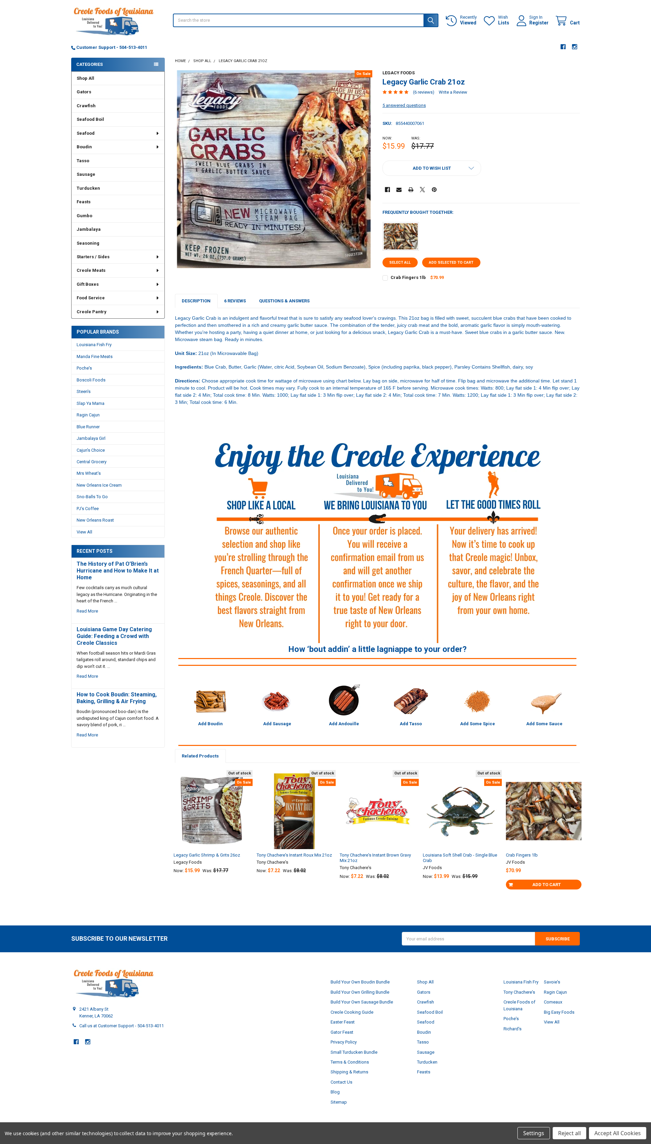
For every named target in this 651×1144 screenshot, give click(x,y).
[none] (274, 169)
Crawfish (86, 105)
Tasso (83, 160)
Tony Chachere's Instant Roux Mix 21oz (294, 855)
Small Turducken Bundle (354, 1052)
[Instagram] (575, 47)
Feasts (84, 201)
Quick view (214, 832)
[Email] (399, 189)
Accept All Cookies (617, 1133)
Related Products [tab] (200, 755)
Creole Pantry (91, 311)
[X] (422, 189)
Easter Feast (343, 1022)
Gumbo (84, 215)
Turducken (88, 188)
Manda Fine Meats (95, 356)
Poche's (84, 368)
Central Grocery (91, 461)
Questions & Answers (284, 300)
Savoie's (552, 981)
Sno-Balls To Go (92, 496)
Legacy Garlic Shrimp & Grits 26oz (207, 855)
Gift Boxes (88, 284)
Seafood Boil (90, 119)
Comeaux (553, 1002)
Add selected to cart (451, 262)
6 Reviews (235, 300)
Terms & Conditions (350, 1062)
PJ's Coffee (88, 508)
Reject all (569, 1133)
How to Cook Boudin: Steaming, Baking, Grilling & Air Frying (117, 698)
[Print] (411, 189)
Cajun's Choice (91, 450)
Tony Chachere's (519, 992)
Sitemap (339, 1102)
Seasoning (88, 243)
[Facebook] (563, 47)
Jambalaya (89, 229)
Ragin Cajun (88, 414)
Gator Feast (342, 1032)
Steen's (84, 391)
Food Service (91, 297)
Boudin (84, 146)
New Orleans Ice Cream (99, 485)
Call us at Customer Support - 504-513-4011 (121, 1025)
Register (539, 22)
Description (196, 300)
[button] (431, 168)
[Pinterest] (434, 189)
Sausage (86, 174)
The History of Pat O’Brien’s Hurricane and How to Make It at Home (118, 571)
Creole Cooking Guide (352, 1012)
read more (87, 611)
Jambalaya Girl (91, 438)
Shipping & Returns (349, 1071)
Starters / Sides (93, 256)
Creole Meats (91, 270)
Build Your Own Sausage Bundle (362, 1002)
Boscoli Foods (91, 379)
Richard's (512, 1028)
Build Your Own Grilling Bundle (360, 992)
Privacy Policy (344, 1042)
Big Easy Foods (559, 1012)
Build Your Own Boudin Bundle (360, 981)
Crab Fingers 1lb (408, 277)
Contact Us (341, 1082)
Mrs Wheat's (89, 473)
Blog (335, 1091)
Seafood (86, 133)
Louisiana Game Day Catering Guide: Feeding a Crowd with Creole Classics (114, 636)
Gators (84, 91)
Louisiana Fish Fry (94, 344)
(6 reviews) (423, 92)
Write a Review (453, 92)
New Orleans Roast (95, 520)
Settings (533, 1133)
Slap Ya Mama (90, 403)
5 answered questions (404, 105)
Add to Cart (546, 884)
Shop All (85, 78)
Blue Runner (88, 426)
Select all (400, 262)
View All (84, 532)
